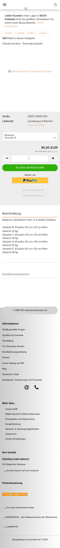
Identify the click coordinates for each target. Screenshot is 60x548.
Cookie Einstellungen (15, 439)
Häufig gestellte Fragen (13, 329)
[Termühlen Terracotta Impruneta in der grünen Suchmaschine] (2, 507)
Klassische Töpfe (10, 374)
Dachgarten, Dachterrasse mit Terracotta (22, 380)
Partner (6, 357)
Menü (4, 4)
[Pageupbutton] (51, 543)
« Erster (8, 33)
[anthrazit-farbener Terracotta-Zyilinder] (30, 71)
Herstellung (7, 340)
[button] (7, 158)
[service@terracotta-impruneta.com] (26, 387)
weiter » (31, 33)
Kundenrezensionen (15, 274)
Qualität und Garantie (12, 335)
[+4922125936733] (36, 387)
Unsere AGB (11, 409)
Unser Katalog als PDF (13, 363)
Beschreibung (11, 213)
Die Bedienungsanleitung (14, 352)
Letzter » (43, 33)
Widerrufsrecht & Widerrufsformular (22, 414)
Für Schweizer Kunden (13, 346)
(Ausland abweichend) (36, 125)
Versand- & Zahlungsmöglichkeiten (22, 429)
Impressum (10, 434)
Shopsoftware (19, 539)
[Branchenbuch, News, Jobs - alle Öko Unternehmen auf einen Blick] (29, 517)
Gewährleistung (13, 424)
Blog (4, 368)
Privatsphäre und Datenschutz (20, 419)
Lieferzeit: (8, 121)
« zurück (19, 33)
